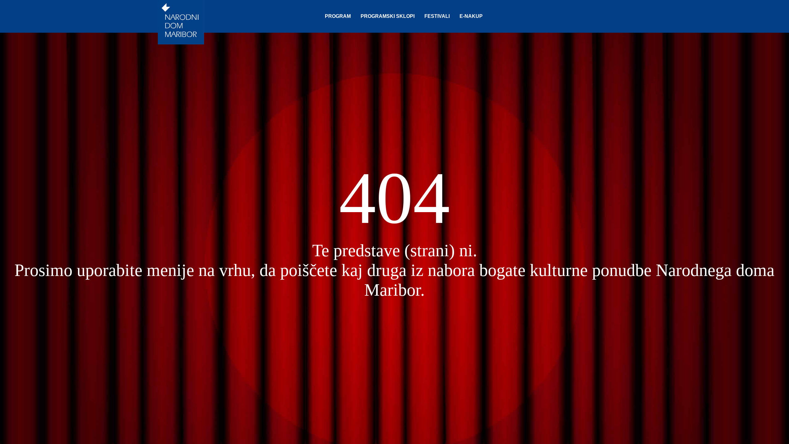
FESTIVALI (437, 16)
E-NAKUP (471, 16)
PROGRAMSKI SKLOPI (388, 16)
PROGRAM (338, 16)
